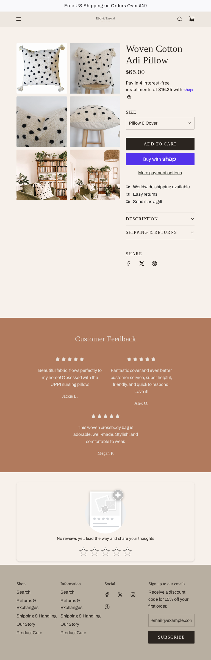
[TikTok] (107, 607)
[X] (120, 595)
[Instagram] (133, 595)
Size (131, 112)
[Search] (180, 19)
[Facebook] (107, 595)
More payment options (160, 172)
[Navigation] (18, 19)
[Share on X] (141, 264)
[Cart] (192, 19)
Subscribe (171, 637)
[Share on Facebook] (129, 264)
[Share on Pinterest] (154, 264)
